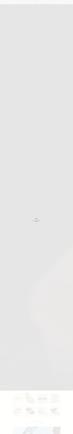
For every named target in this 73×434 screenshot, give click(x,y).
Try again (36, 221)
